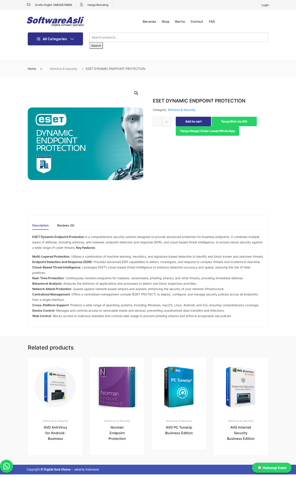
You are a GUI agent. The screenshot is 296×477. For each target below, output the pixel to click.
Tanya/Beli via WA (234, 121)
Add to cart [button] (58, 470)
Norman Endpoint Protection (117, 433)
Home (32, 68)
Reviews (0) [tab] (65, 225)
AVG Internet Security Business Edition (241, 433)
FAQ (212, 22)
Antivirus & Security (63, 68)
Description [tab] (40, 225)
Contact (196, 22)
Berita (180, 22)
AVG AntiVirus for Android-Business (55, 433)
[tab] (40, 227)
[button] (136, 93)
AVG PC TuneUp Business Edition (179, 430)
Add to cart (193, 121)
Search (96, 45)
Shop (165, 22)
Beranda (149, 22)
